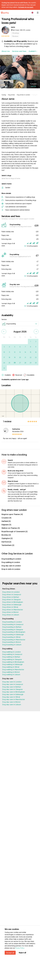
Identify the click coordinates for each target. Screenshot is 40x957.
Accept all (10, 953)
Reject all (22, 953)
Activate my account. (25, 7)
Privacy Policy (19, 948)
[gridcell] (30, 341)
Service (4, 319)
